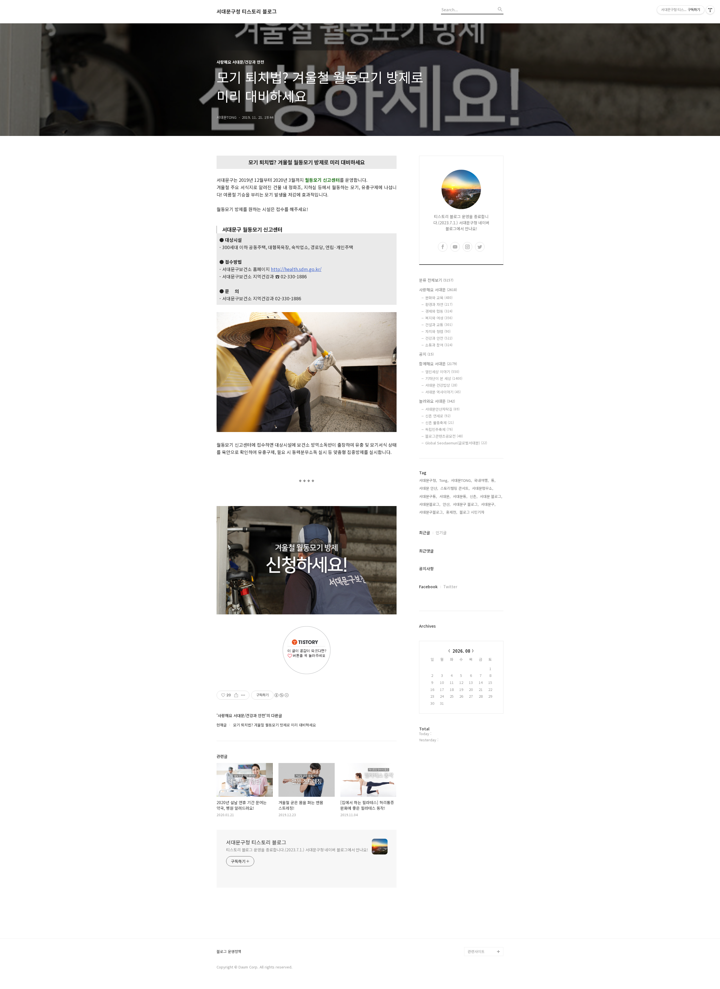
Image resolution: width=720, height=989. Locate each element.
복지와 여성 (439, 318)
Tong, (444, 480)
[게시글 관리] (243, 695)
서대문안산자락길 (442, 409)
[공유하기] (236, 695)
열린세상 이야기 (442, 371)
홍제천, (451, 512)
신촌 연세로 (438, 416)
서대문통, (460, 496)
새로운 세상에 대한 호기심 (485, 938)
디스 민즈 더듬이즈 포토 (485, 911)
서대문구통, (428, 496)
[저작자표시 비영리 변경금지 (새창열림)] (281, 695)
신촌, (474, 496)
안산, (447, 504)
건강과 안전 (439, 338)
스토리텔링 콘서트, (455, 488)
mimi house (477, 924)
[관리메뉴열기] (710, 10)
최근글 (424, 532)
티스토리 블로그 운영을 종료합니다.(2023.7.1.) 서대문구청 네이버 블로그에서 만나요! (297, 849)
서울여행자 (476, 897)
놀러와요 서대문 (437, 401)
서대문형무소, (482, 488)
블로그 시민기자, (472, 512)
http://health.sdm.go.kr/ (296, 269)
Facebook (428, 586)
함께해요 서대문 (438, 363)
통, (493, 480)
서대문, (445, 496)
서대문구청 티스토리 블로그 (247, 11)
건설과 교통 (439, 324)
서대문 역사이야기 (443, 392)
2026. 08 (461, 651)
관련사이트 (476, 951)
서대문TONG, (461, 480)
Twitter (450, 586)
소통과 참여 (439, 345)
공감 (471, 879)
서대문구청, (428, 480)
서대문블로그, (429, 504)
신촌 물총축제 (439, 422)
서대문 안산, (428, 488)
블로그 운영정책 (229, 952)
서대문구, (488, 504)
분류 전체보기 (436, 280)
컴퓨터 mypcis (479, 888)
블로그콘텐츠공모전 (444, 436)
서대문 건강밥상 (441, 385)
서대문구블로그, (431, 512)
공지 (426, 354)
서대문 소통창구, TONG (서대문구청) (483, 866)
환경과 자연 (439, 304)
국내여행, (481, 480)
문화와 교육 (439, 297)
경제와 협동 (439, 311)
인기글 (441, 532)
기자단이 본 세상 (443, 378)
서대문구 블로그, (466, 504)
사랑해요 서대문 (438, 289)
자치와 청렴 (438, 331)
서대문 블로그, (491, 496)
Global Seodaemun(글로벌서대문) (456, 443)
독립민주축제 (439, 429)
